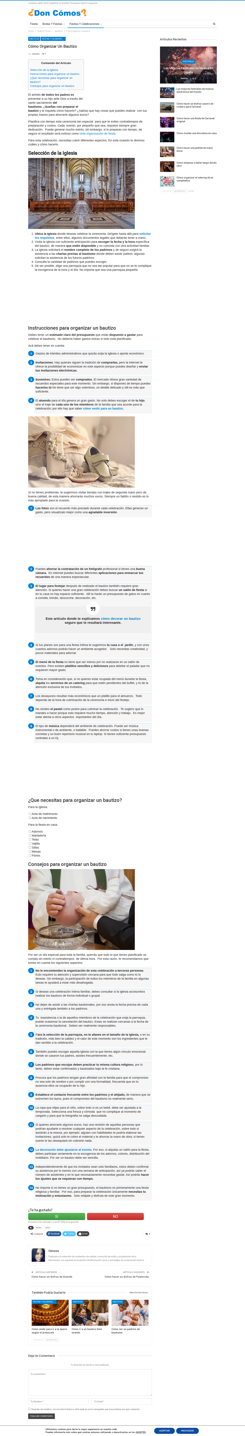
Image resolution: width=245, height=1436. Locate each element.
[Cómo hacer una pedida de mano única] (167, 151)
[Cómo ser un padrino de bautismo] (130, 1313)
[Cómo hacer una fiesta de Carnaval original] (167, 122)
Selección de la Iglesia (44, 70)
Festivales (188, 61)
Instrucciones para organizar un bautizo (54, 74)
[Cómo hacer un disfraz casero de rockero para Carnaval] (167, 107)
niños (47, 1228)
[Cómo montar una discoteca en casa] (167, 137)
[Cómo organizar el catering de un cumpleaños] (167, 181)
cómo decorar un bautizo (120, 618)
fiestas (39, 1228)
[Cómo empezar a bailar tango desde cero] (167, 166)
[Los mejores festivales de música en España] (188, 65)
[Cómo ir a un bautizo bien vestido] (90, 1313)
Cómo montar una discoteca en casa (196, 133)
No (115, 1216)
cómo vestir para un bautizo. (103, 408)
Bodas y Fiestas (52, 24)
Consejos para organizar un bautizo (52, 86)
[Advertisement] (119, 82)
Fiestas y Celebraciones (84, 24)
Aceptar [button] (164, 1430)
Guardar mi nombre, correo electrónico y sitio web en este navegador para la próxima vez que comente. (85, 1409)
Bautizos (34, 39)
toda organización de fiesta (98, 133)
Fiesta (34, 24)
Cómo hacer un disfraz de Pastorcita (127, 1276)
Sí (56, 1216)
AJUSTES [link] (141, 1432)
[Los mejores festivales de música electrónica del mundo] (167, 92)
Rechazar (187, 1430)
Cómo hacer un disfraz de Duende (52, 1276)
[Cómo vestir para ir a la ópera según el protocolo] (50, 1313)
